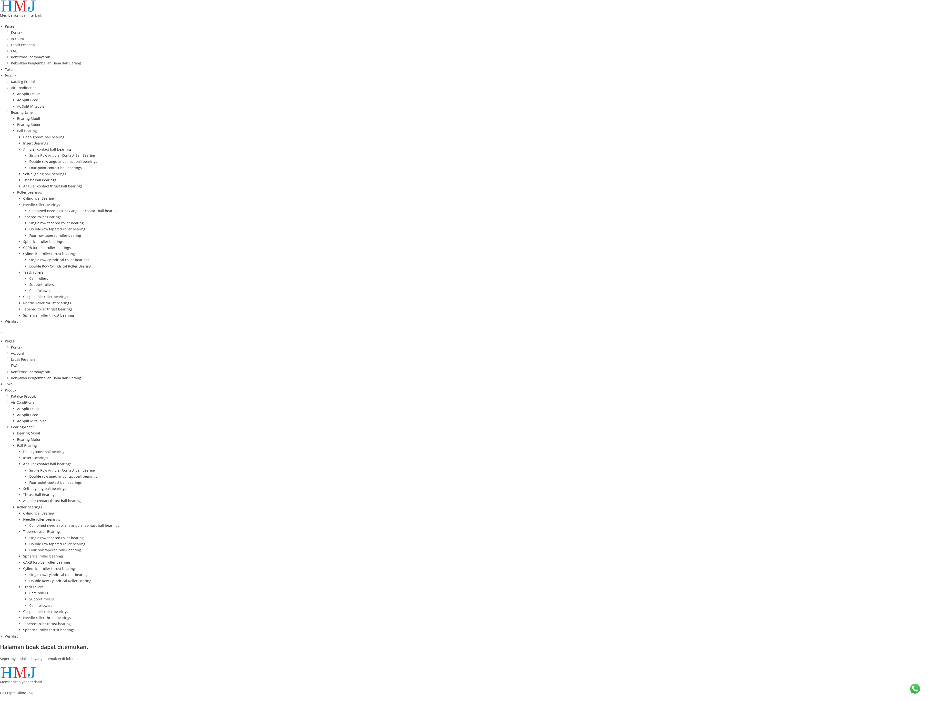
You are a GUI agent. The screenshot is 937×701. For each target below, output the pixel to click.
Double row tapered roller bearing (57, 229)
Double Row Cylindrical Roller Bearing (60, 266)
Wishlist (11, 321)
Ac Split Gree (27, 100)
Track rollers (33, 272)
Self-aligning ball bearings (44, 174)
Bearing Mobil (28, 118)
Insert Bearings (35, 143)
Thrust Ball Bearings (39, 180)
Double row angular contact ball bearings (63, 161)
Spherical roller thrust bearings (49, 315)
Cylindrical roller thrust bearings (50, 253)
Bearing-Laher (22, 112)
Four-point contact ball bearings (55, 167)
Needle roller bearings (41, 204)
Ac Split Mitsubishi (32, 106)
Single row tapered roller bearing (56, 223)
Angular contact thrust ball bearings (52, 186)
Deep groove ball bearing (43, 137)
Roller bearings (29, 192)
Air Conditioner (23, 87)
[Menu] (1, 332)
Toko (8, 69)
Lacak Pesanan (23, 44)
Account (17, 38)
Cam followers (40, 290)
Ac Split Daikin (29, 94)
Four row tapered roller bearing (55, 235)
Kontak (16, 32)
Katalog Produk (23, 81)
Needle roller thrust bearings (47, 303)
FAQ (14, 51)
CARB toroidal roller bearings (47, 247)
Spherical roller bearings (43, 241)
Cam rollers (38, 278)
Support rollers (41, 284)
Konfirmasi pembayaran (30, 57)
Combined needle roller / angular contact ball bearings (74, 210)
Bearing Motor (29, 124)
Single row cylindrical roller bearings (59, 260)
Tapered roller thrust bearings (47, 309)
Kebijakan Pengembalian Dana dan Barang (46, 63)
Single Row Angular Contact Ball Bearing (62, 155)
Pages (9, 26)
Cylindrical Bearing (38, 198)
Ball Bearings (28, 130)
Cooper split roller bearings (45, 296)
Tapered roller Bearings (42, 217)
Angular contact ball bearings (47, 149)
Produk (10, 75)
